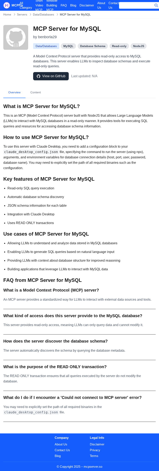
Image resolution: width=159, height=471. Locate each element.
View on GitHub (53, 76)
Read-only (119, 46)
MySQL (68, 46)
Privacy (95, 450)
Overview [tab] (14, 92)
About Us (101, 5)
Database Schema (92, 46)
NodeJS (138, 46)
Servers (22, 14)
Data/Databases (43, 14)
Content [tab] (35, 92)
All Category (26, 5)
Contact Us (113, 5)
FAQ (64, 5)
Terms (94, 456)
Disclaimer (87, 5)
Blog (73, 5)
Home (7, 14)
